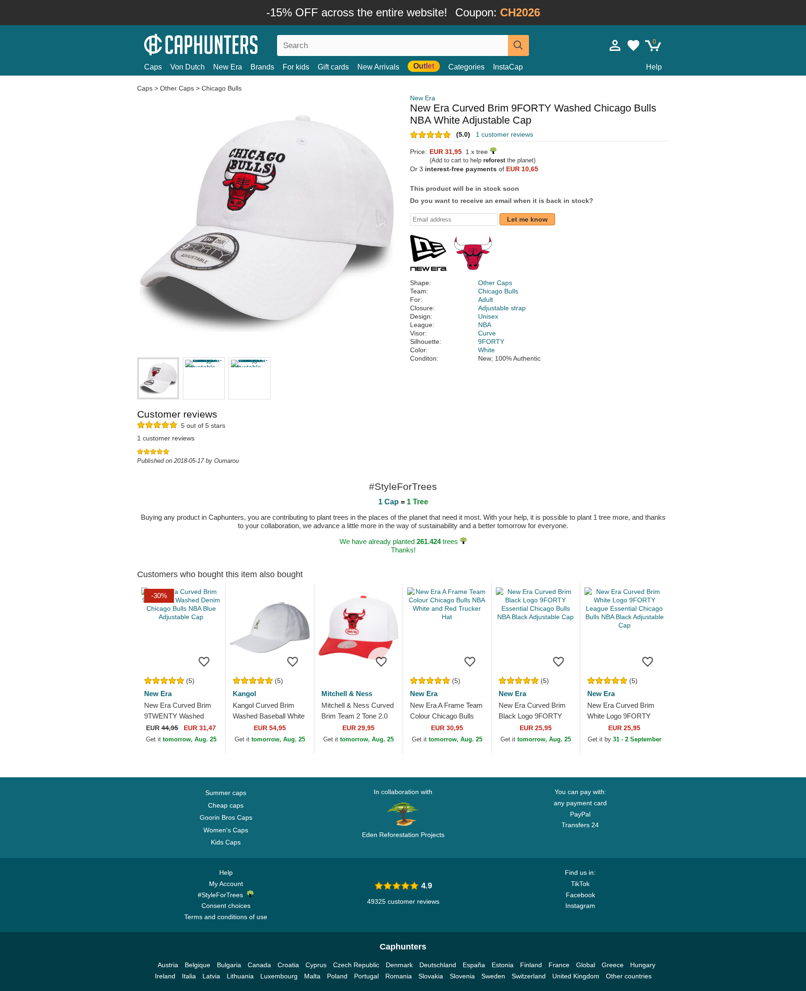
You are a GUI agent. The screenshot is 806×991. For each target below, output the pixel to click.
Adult (485, 299)
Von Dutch (187, 67)
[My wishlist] (633, 45)
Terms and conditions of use (225, 917)
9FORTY (491, 341)
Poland (337, 976)
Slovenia (462, 976)
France (559, 965)
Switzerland (529, 976)
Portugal (366, 976)
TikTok (580, 883)
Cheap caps (225, 805)
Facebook (580, 895)
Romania (398, 976)
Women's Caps (225, 830)
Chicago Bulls (222, 88)
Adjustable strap (502, 308)
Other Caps (177, 88)
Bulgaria (229, 965)
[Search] (518, 45)
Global (585, 965)
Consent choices (226, 905)
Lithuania (240, 976)
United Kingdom (575, 976)
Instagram (580, 905)
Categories (466, 67)
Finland (531, 965)
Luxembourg (279, 976)
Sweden (493, 976)
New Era (227, 67)
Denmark (399, 965)
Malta (312, 976)
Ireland (165, 976)
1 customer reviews (504, 134)
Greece (613, 965)
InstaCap (508, 67)
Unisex (488, 316)
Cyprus (316, 965)
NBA (484, 324)
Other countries (629, 976)
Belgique (197, 965)
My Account (226, 883)
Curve (487, 333)
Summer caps (225, 792)
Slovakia (430, 976)
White (486, 350)
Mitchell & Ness (346, 694)
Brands (262, 67)
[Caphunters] (225, 43)
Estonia (503, 965)
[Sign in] (615, 45)
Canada (259, 965)
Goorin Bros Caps (226, 817)
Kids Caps (226, 842)
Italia (189, 976)
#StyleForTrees (222, 895)
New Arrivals (378, 67)
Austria (168, 965)
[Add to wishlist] (204, 661)
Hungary (642, 965)
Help (654, 67)
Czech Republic (356, 965)
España (474, 965)
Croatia (288, 965)
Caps (153, 67)
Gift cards (333, 67)
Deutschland (437, 965)
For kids (296, 67)
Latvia (211, 976)
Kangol (244, 694)
